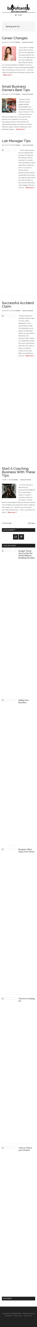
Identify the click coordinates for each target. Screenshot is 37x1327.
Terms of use (28, 1315)
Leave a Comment (27, 42)
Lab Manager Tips (16, 141)
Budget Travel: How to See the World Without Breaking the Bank (26, 554)
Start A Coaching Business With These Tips (18, 471)
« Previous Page (6, 523)
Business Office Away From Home (26, 850)
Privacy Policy (18, 1315)
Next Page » (31, 523)
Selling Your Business (23, 701)
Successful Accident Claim (18, 304)
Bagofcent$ (18, 8)
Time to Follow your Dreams (25, 1149)
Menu (20, 15)
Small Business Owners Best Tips (16, 88)
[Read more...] (7, 75)
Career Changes (15, 38)
